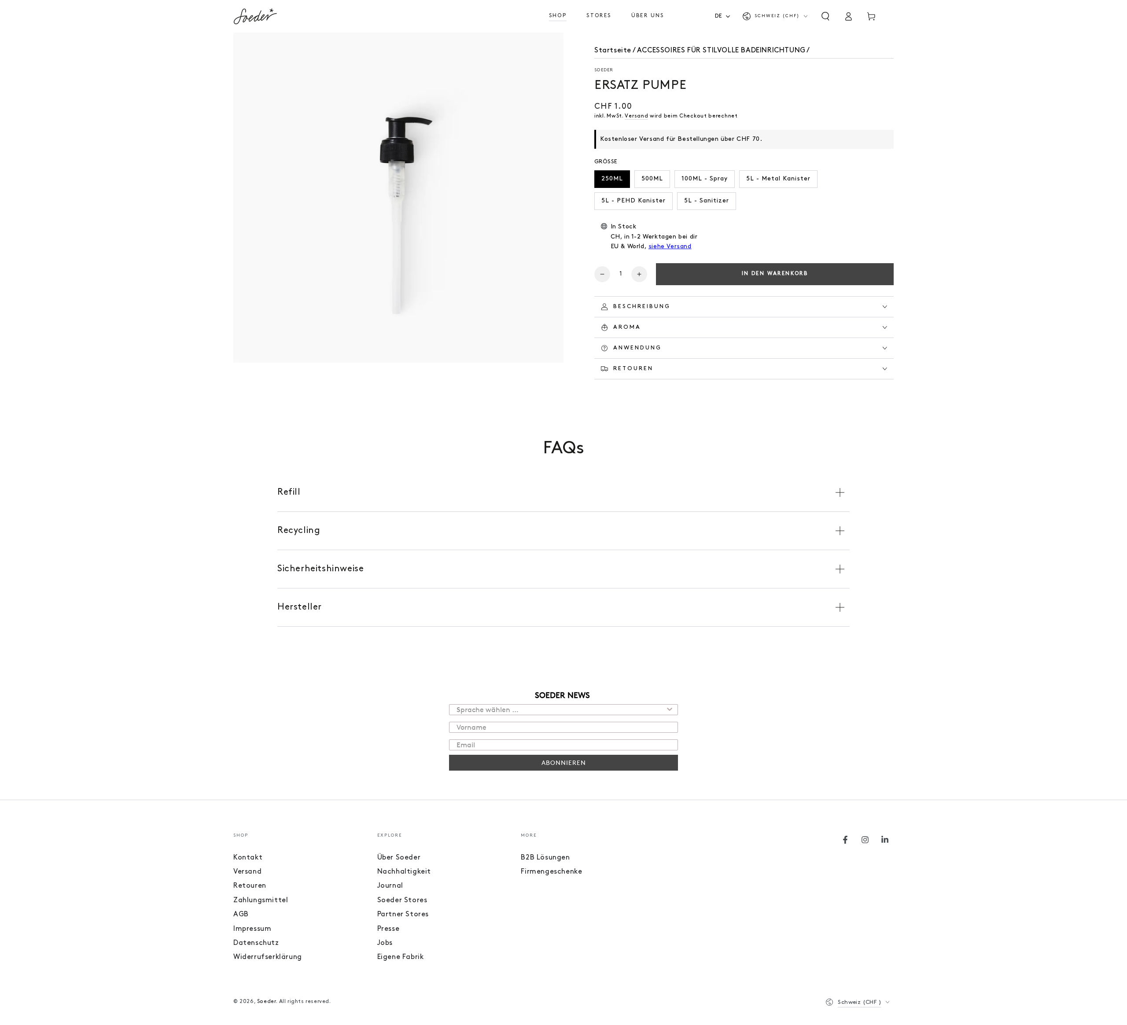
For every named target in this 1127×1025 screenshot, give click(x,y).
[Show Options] (669, 710)
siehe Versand (670, 246)
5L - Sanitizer (706, 201)
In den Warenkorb (775, 273)
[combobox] (725, 16)
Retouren (249, 885)
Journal (390, 885)
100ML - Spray (704, 179)
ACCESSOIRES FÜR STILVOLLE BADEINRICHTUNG (721, 50)
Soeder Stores (402, 900)
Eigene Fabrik (400, 957)
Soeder (604, 70)
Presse (388, 929)
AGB (241, 914)
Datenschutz (256, 943)
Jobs (385, 943)
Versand (636, 116)
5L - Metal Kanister (778, 179)
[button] (825, 16)
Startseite (612, 50)
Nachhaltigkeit (404, 871)
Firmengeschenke (551, 871)
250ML (612, 179)
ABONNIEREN (563, 762)
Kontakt (247, 857)
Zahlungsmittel (260, 900)
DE (718, 16)
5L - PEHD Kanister (633, 201)
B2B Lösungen (545, 857)
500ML (652, 179)
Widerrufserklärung (267, 957)
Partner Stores (403, 914)
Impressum (252, 929)
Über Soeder (399, 857)
